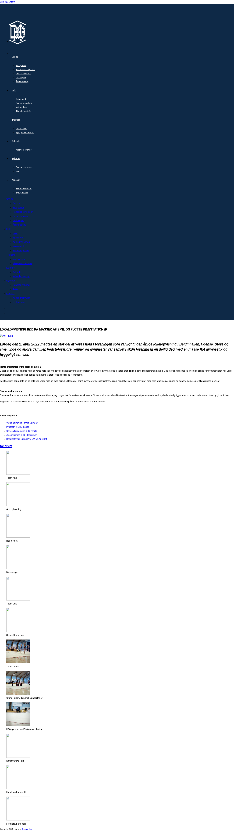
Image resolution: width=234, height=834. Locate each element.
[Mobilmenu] (4, 12)
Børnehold (18, 237)
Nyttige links (19, 302)
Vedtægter (18, 220)
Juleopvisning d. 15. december (21, 435)
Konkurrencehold (21, 242)
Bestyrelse (18, 207)
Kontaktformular (21, 297)
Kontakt (10, 293)
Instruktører (19, 259)
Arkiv (15, 289)
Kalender (10, 267)
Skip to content (7, 2)
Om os (9, 199)
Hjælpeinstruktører (22, 263)
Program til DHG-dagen (17, 427)
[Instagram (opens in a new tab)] (16, 51)
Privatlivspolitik (20, 216)
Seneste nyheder (21, 285)
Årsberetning (19, 224)
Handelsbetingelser (23, 211)
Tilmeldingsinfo (21, 250)
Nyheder (10, 280)
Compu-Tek (27, 829)
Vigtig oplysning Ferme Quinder (22, 423)
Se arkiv (6, 446)
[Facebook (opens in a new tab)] (16, 40)
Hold (8, 229)
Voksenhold (19, 246)
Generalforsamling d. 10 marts (21, 431)
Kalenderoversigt (21, 276)
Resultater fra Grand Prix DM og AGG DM (26, 439)
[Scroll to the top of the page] (1, 832)
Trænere (10, 254)
